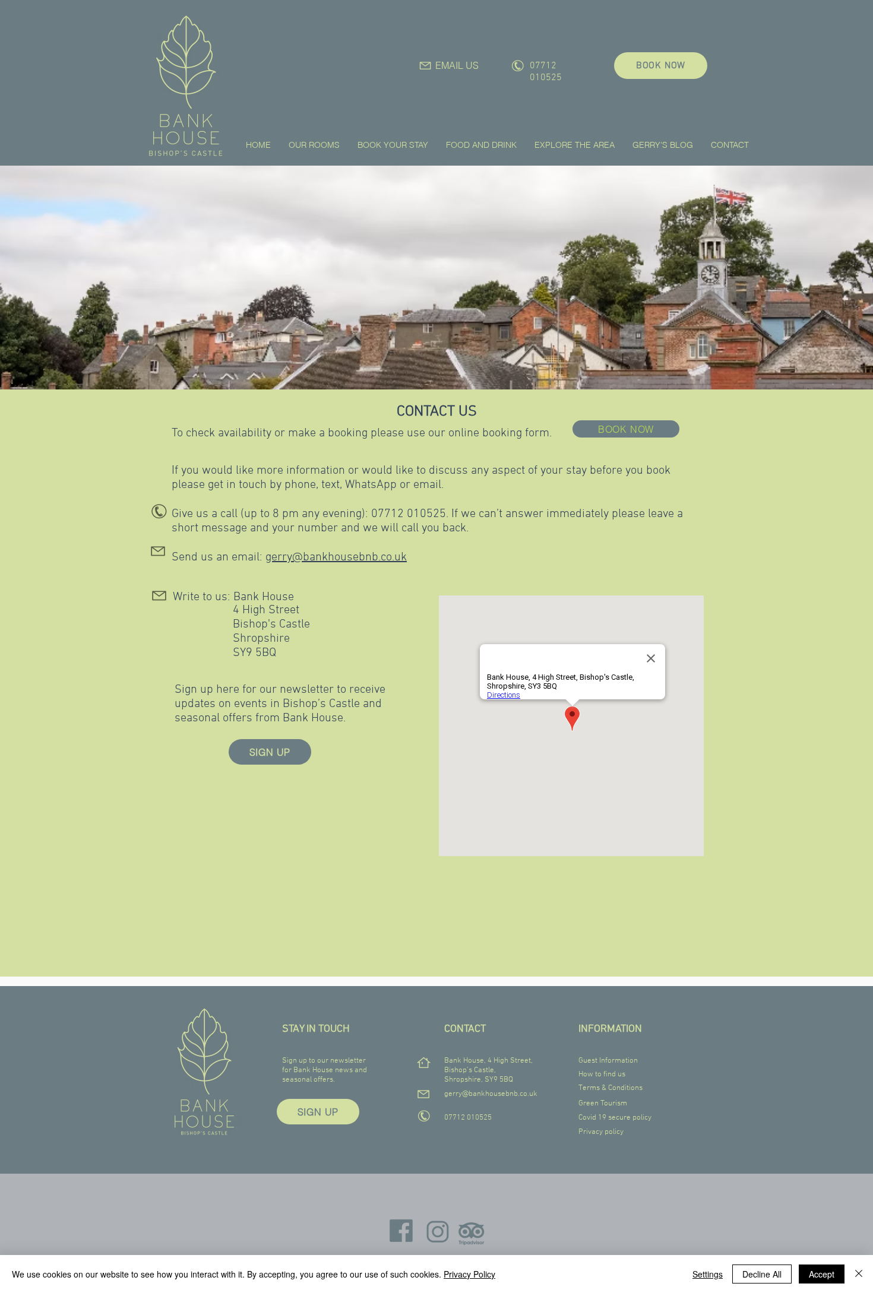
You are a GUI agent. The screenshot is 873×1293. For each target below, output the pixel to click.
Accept (821, 1274)
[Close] (859, 1274)
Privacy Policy (469, 1274)
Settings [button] (707, 1274)
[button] (314, 145)
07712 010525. (411, 514)
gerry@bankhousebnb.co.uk (336, 557)
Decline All (762, 1274)
